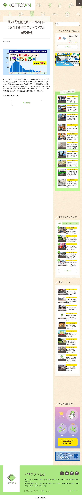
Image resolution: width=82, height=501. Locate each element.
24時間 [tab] (65, 223)
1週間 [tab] (70, 223)
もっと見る (67, 46)
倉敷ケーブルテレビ (32, 491)
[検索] (58, 24)
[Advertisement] (67, 77)
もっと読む (26, 103)
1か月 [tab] (75, 223)
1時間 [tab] (59, 223)
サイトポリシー (74, 491)
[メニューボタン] (79, 3)
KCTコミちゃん (45, 491)
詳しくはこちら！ (67, 441)
